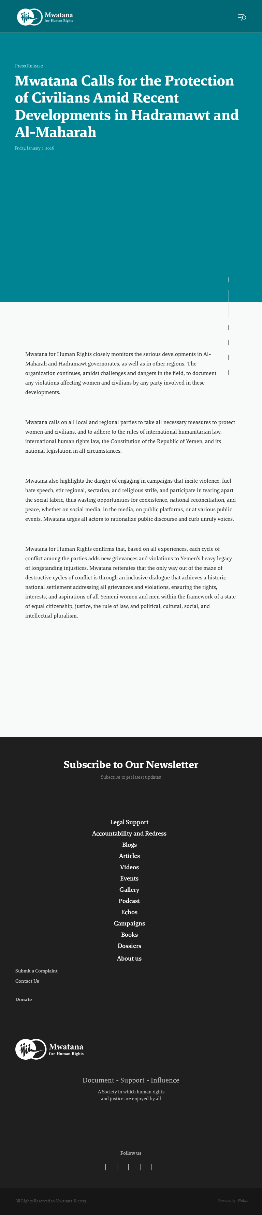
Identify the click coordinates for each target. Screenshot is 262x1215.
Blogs (129, 845)
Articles (129, 857)
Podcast (129, 902)
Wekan (243, 1201)
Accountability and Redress (129, 834)
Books (129, 935)
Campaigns (129, 924)
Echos (129, 913)
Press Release (29, 66)
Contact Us (27, 981)
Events (129, 879)
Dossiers (129, 947)
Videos (129, 868)
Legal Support (129, 823)
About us (129, 959)
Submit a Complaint (36, 971)
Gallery (129, 890)
